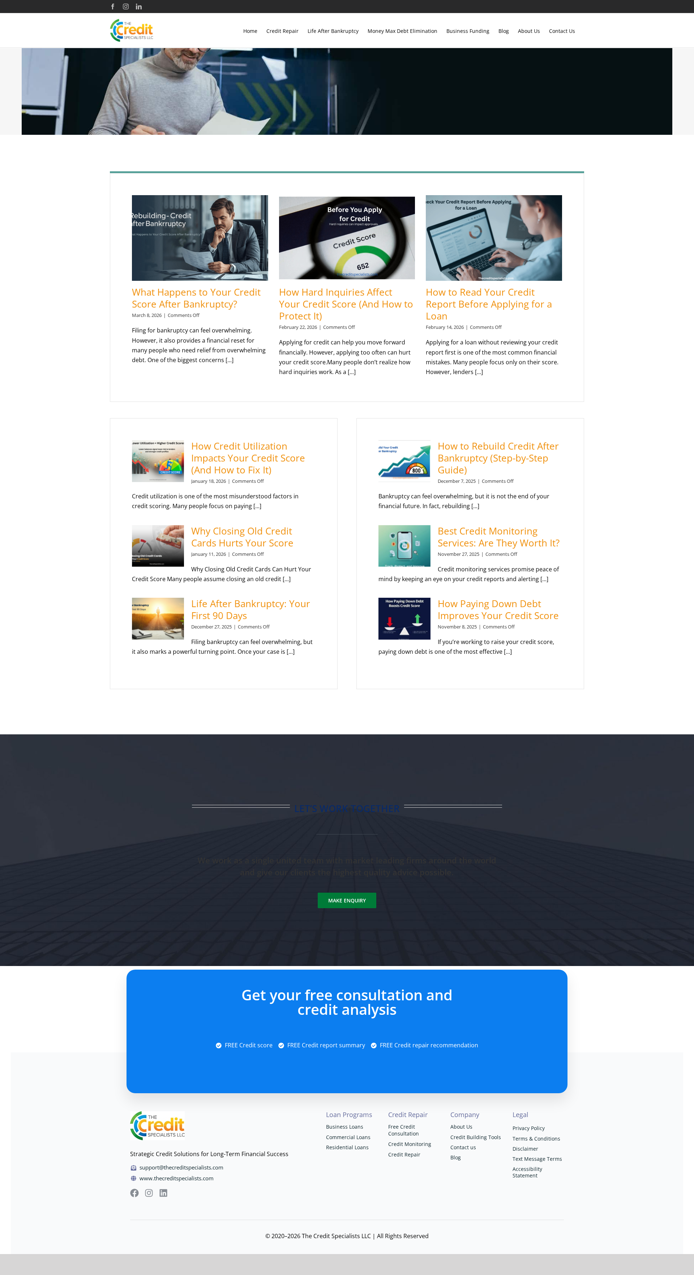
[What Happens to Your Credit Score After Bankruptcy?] (200, 238)
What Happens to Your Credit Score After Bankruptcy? (196, 298)
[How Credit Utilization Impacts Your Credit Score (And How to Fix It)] (158, 461)
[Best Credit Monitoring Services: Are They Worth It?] (404, 546)
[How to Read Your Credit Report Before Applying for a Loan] (494, 238)
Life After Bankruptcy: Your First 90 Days (250, 609)
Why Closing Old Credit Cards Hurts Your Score (242, 536)
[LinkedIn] (139, 6)
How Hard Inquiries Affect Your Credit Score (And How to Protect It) (346, 304)
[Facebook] (113, 6)
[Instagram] (126, 6)
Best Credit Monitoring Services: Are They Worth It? (499, 536)
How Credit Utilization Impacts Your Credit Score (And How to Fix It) (248, 457)
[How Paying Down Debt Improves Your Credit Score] (404, 619)
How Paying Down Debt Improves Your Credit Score (498, 609)
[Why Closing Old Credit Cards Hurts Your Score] (158, 546)
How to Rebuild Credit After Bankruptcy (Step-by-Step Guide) (498, 457)
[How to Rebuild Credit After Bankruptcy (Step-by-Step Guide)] (404, 461)
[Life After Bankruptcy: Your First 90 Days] (158, 619)
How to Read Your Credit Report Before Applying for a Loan (489, 304)
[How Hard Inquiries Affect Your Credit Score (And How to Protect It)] (347, 238)
